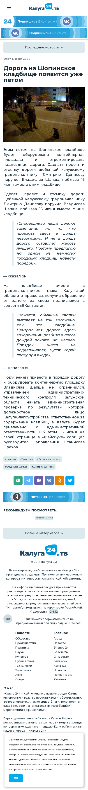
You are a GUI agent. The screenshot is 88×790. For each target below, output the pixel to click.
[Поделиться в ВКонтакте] (49, 480)
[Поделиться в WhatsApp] (18, 480)
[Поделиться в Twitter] (70, 480)
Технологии (23, 665)
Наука (19, 652)
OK (16, 778)
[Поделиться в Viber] (39, 480)
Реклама (60, 679)
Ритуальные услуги (49, 459)
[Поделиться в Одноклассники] (59, 480)
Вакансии (60, 661)
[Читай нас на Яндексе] (44, 497)
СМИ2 (53, 611)
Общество (22, 638)
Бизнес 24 (61, 647)
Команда (60, 665)
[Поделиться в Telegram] (28, 480)
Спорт (19, 679)
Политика (27, 459)
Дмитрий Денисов (43, 466)
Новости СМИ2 (44, 517)
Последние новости (42, 47)
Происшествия (26, 643)
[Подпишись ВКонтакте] (44, 33)
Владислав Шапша (17, 466)
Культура (21, 656)
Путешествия (24, 661)
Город (58, 638)
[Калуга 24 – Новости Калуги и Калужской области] (44, 7)
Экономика (23, 670)
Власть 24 (61, 652)
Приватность (63, 674)
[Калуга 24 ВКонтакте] (44, 21)
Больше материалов (42, 533)
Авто (18, 674)
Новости (11, 459)
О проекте (61, 656)
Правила (60, 670)
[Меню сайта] (9, 7)
